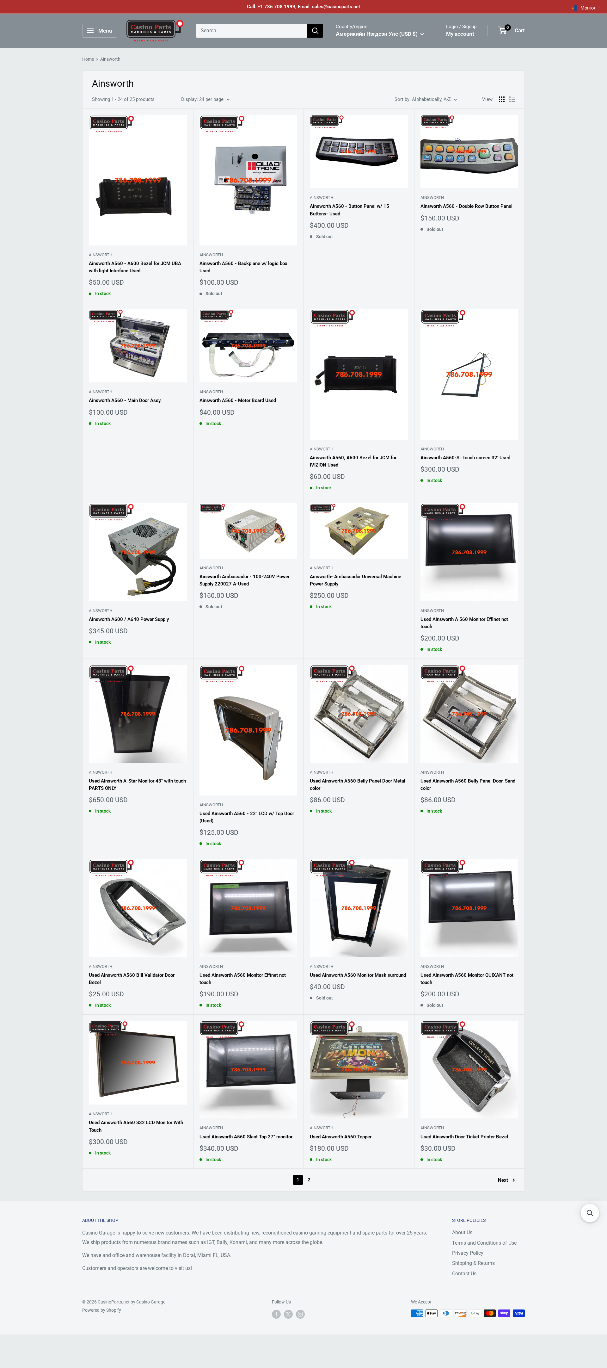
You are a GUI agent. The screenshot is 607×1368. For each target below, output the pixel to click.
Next (503, 1180)
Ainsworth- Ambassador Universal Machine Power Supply (355, 580)
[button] (590, 1213)
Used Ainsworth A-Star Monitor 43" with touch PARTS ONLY (137, 784)
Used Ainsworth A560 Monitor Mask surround (358, 975)
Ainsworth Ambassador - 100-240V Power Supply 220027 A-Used (244, 580)
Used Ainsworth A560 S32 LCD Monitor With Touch (136, 1126)
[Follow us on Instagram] (300, 1313)
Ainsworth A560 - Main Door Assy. (125, 400)
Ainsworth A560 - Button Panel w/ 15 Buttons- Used (349, 209)
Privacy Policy (467, 1253)
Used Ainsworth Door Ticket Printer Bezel (464, 1137)
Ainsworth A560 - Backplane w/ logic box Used (243, 267)
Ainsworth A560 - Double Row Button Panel (466, 206)
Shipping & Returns (473, 1263)
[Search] (315, 31)
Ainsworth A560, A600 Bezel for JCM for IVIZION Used (353, 461)
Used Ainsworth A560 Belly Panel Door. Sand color (467, 784)
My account (460, 34)
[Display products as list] (512, 99)
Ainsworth (110, 59)
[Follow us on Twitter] (288, 1313)
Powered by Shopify (101, 1310)
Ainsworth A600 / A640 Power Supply (129, 619)
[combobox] (251, 31)
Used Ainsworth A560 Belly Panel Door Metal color (357, 784)
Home (88, 59)
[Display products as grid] (502, 99)
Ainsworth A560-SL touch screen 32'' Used (465, 458)
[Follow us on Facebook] (276, 1313)
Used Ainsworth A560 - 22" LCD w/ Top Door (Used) (246, 817)
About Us (462, 1232)
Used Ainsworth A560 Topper (340, 1137)
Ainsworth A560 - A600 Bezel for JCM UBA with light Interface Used (135, 267)
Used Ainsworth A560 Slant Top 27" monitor (245, 1137)
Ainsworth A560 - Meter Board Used (237, 400)
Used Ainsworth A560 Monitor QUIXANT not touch (466, 978)
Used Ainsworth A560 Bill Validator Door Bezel (132, 978)
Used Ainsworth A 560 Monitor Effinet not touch (464, 622)
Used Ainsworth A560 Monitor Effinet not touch (242, 978)
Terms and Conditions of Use (484, 1243)
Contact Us (464, 1274)
